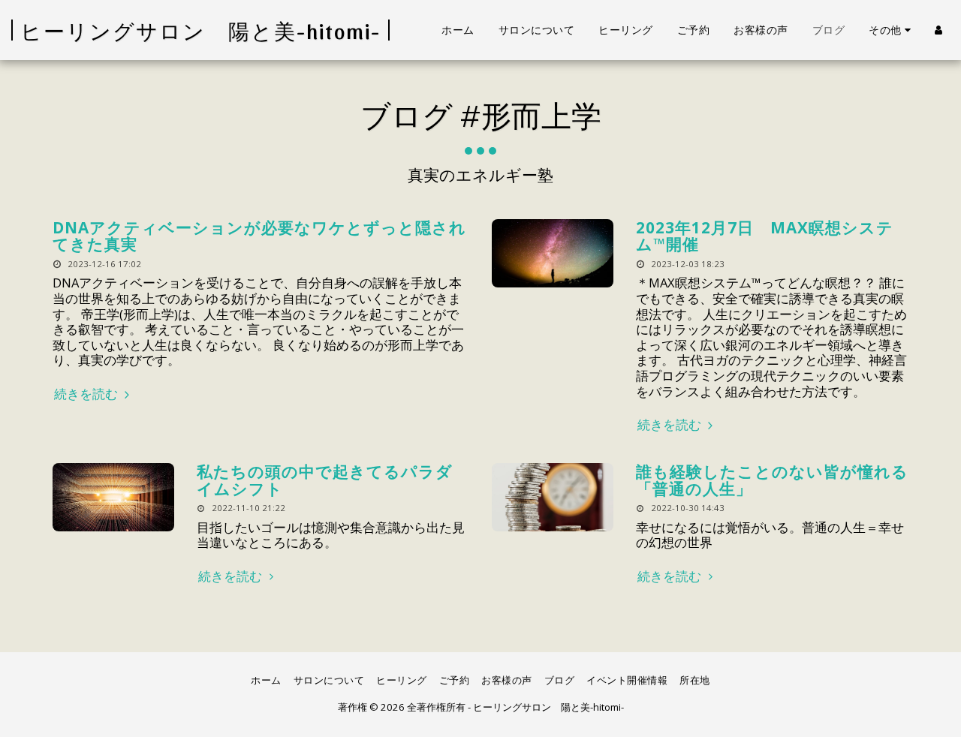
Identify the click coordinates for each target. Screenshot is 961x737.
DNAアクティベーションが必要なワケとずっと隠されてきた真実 (259, 236)
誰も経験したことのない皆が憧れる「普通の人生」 (772, 480)
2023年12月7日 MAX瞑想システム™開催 (764, 236)
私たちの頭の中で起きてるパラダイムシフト (325, 480)
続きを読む (87, 394)
